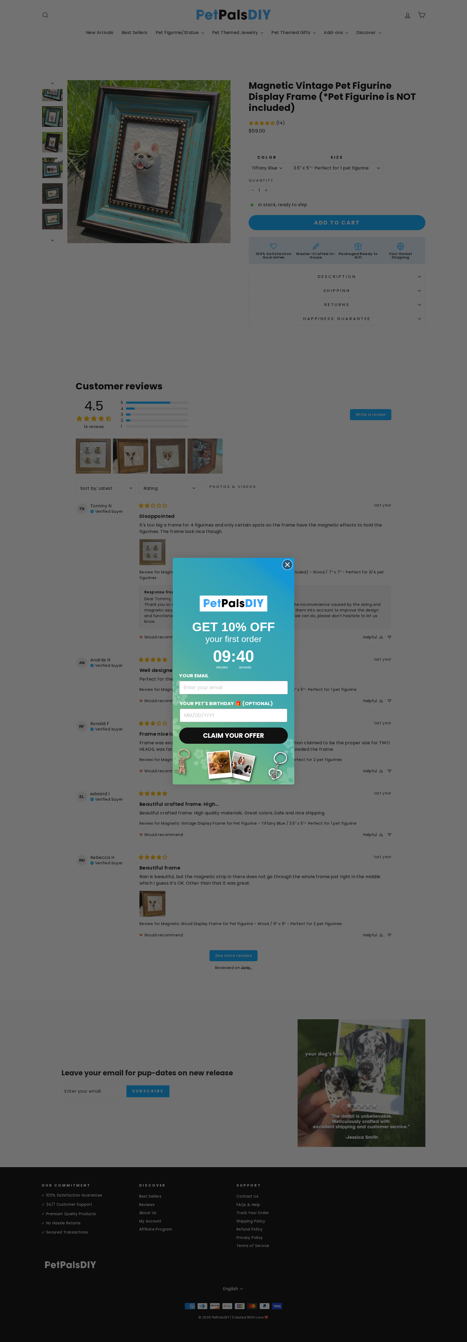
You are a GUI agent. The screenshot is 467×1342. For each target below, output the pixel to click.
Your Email (194, 675)
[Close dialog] (287, 564)
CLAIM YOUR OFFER (233, 735)
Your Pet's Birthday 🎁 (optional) (226, 703)
